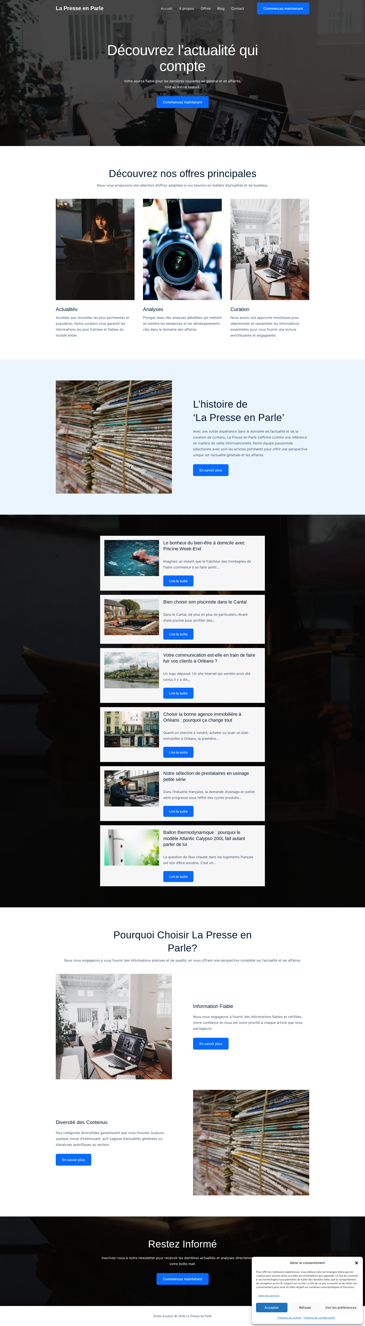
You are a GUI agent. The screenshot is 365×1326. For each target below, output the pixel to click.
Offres (206, 8)
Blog (221, 8)
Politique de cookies (289, 1317)
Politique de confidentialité (319, 1317)
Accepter (271, 1308)
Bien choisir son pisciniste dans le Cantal (205, 602)
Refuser (305, 1308)
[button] (356, 1263)
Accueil (166, 8)
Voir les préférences (340, 1308)
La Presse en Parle (80, 8)
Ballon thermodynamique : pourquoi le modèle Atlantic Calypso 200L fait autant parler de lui (204, 838)
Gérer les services (268, 1295)
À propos (186, 8)
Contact (237, 8)
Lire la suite (178, 581)
